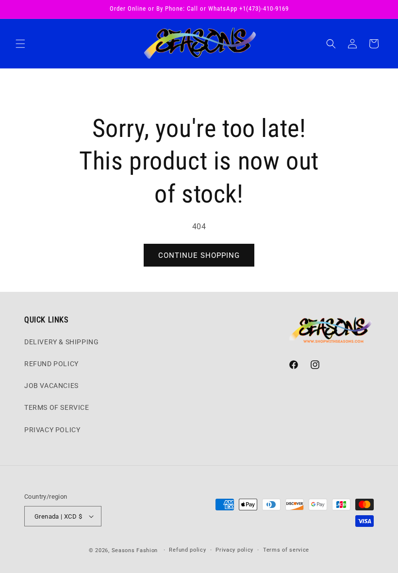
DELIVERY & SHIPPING (61, 342)
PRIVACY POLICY (52, 430)
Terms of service (286, 550)
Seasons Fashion (135, 550)
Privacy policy (234, 550)
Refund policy (187, 550)
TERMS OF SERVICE (56, 407)
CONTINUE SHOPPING (199, 255)
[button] (20, 43)
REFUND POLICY (51, 364)
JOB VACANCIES (51, 385)
